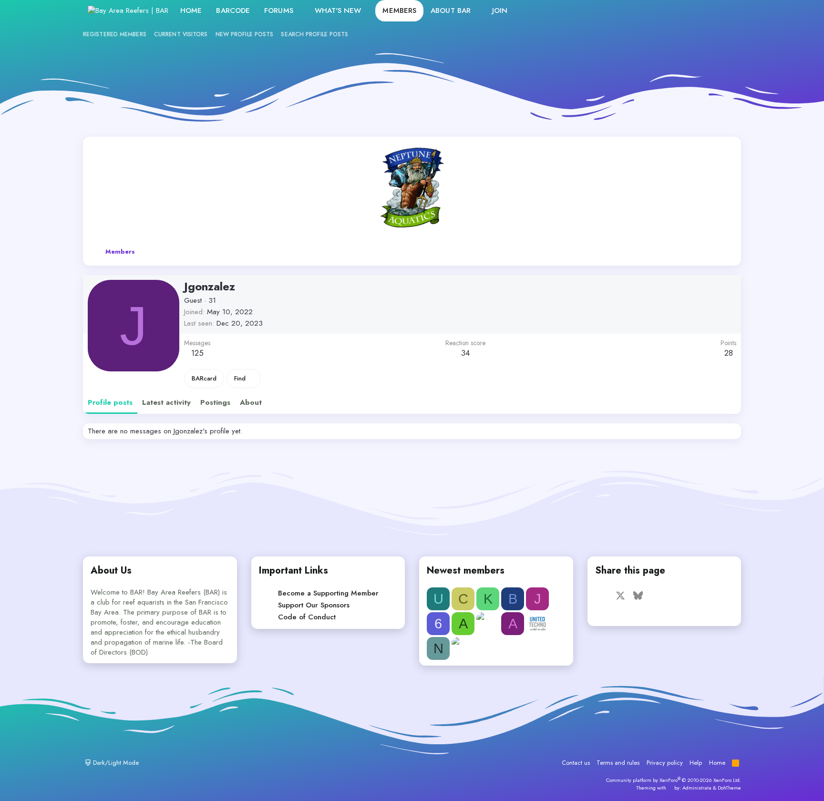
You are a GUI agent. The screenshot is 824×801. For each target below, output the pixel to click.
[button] (301, 10)
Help (696, 762)
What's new (338, 10)
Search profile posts (314, 34)
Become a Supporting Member (328, 593)
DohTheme (729, 787)
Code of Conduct (307, 617)
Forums (278, 10)
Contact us (576, 762)
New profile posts (245, 34)
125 (197, 353)
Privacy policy (665, 762)
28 (728, 353)
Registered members (114, 34)
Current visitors (181, 34)
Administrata (696, 787)
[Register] (705, 11)
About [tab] (251, 402)
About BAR (451, 10)
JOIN (499, 10)
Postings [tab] (215, 402)
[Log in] (685, 11)
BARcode (233, 10)
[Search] (726, 11)
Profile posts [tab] (110, 402)
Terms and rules (618, 762)
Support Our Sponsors (314, 605)
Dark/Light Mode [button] (115, 762)
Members (399, 10)
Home (191, 10)
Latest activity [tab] (166, 402)
